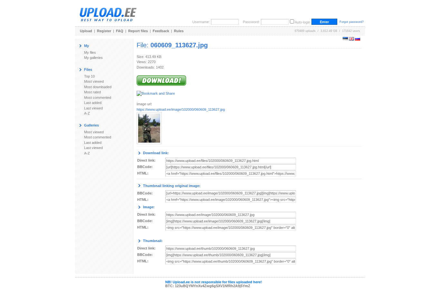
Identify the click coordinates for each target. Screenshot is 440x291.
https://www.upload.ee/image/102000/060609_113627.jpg (181, 109)
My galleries (93, 58)
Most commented (97, 97)
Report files (138, 31)
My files (90, 52)
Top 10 (89, 76)
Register (104, 31)
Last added (92, 103)
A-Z (87, 113)
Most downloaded (97, 87)
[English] (351, 39)
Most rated (92, 92)
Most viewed (94, 81)
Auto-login (302, 22)
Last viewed (93, 108)
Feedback (161, 31)
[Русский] (357, 39)
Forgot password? (352, 21)
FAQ (119, 31)
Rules (179, 31)
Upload (86, 31)
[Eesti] (345, 39)
